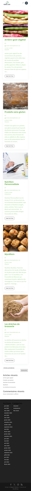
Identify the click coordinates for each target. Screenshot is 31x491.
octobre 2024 (7, 424)
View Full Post (9, 76)
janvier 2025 (7, 420)
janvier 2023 (7, 448)
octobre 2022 (7, 450)
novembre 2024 (8, 422)
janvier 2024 (7, 434)
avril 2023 (6, 443)
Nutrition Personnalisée (12, 183)
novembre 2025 (8, 413)
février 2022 (7, 464)
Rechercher (24, 370)
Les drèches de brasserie (12, 325)
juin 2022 (6, 457)
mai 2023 (6, 441)
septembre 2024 (8, 427)
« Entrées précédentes (8, 368)
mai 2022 (6, 459)
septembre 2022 (8, 452)
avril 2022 (6, 462)
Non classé (16, 410)
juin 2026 (6, 406)
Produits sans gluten (15, 112)
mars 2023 (6, 445)
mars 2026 (6, 410)
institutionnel (8, 194)
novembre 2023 (8, 436)
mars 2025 (6, 417)
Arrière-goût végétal (15, 39)
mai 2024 (6, 429)
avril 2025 (6, 415)
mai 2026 (6, 408)
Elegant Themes (14, 487)
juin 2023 (6, 438)
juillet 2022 (7, 455)
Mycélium (10, 254)
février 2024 (7, 431)
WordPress (15, 489)
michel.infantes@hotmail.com (13, 45)
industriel (7, 49)
